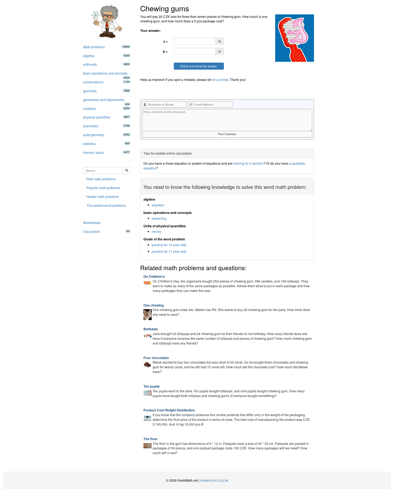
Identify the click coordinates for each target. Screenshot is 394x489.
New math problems (101, 179)
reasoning (159, 218)
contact (205, 480)
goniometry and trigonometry (106, 100)
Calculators (106, 231)
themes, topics (106, 152)
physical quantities (106, 117)
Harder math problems (102, 196)
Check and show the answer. (199, 66)
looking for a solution (248, 163)
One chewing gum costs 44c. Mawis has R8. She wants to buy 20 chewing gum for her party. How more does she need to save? (226, 310)
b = (165, 51)
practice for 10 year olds (169, 244)
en (215, 480)
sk (226, 480)
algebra (106, 55)
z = (165, 41)
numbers (106, 108)
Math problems (106, 47)
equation (158, 205)
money (156, 231)
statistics (106, 143)
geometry (106, 90)
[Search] (127, 170)
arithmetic (106, 64)
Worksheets (91, 222)
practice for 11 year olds (169, 251)
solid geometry (106, 134)
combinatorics (106, 82)
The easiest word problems (106, 205)
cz (220, 480)
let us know (220, 79)
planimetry (106, 126)
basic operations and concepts (106, 74)
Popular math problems (103, 187)
